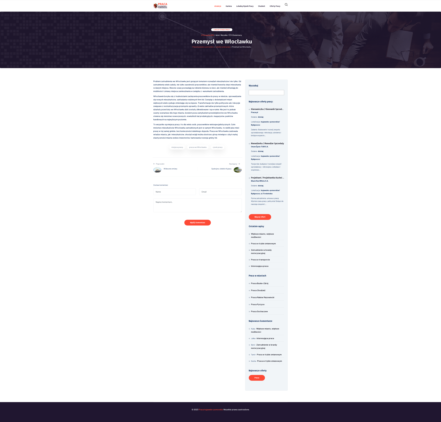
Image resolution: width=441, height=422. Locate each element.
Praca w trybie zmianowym (263, 243)
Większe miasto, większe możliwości (262, 235)
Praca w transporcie (260, 259)
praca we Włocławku (198, 147)
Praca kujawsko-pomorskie (203, 47)
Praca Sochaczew (259, 311)
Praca (256, 378)
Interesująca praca (259, 266)
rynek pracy (217, 147)
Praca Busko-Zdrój (259, 283)
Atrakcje (217, 6)
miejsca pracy (177, 147)
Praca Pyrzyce (257, 304)
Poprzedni (160, 164)
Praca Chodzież (258, 290)
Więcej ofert (259, 217)
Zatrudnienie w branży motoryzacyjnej (261, 251)
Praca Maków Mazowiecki (262, 297)
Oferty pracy (275, 6)
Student (261, 6)
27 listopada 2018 (207, 35)
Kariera (229, 6)
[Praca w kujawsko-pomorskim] (160, 5)
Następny (233, 164)
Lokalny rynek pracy (244, 6)
